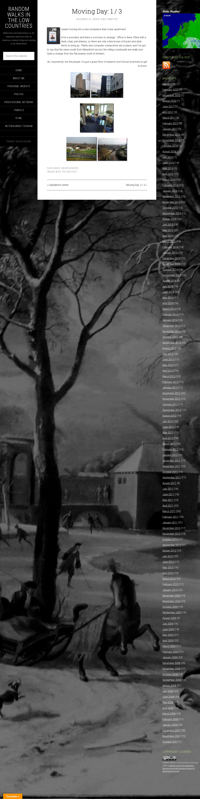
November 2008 (171, 668)
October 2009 (170, 606)
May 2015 (167, 230)
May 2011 (167, 500)
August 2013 (169, 348)
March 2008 (169, 713)
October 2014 (170, 269)
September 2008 (171, 679)
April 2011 (167, 505)
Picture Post (69, 172)
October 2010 (170, 539)
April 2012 (167, 438)
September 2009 (171, 612)
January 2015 (170, 252)
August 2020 (169, 100)
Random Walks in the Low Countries (18, 17)
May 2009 (167, 634)
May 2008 (167, 702)
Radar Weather (170, 11)
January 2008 (170, 724)
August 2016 (169, 151)
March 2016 (169, 179)
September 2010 (171, 545)
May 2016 (167, 168)
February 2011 (170, 516)
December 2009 (171, 595)
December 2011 (171, 460)
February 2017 (170, 123)
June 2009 (168, 629)
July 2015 (167, 224)
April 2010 (167, 573)
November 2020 (171, 95)
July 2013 (167, 353)
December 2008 (171, 663)
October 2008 (170, 674)
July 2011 (167, 488)
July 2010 (167, 556)
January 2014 (170, 320)
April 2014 (167, 303)
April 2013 (167, 370)
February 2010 (170, 584)
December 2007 (171, 730)
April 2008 (167, 708)
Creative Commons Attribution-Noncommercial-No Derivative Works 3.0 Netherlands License (178, 768)
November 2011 (171, 466)
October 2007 (170, 741)
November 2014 (171, 263)
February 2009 (170, 651)
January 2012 (170, 455)
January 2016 (170, 190)
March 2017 (169, 117)
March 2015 (169, 241)
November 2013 (171, 331)
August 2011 (169, 483)
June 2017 (168, 106)
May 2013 (167, 365)
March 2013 (169, 376)
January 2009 (170, 657)
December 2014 (171, 258)
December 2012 (171, 393)
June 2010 (168, 561)
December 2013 (171, 325)
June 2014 (168, 292)
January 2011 (170, 522)
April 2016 (167, 174)
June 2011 (168, 494)
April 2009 (167, 640)
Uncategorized (69, 168)
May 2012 (167, 432)
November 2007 (171, 736)
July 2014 (167, 286)
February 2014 (170, 314)
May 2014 (167, 297)
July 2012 (167, 421)
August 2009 (169, 618)
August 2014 (169, 280)
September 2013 (171, 342)
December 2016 (171, 134)
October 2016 (170, 145)
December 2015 (171, 196)
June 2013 (168, 359)
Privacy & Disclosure (19, 141)
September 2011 (171, 477)
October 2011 (170, 471)
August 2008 (169, 685)
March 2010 (169, 578)
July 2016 (167, 157)
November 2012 (171, 398)
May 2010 (167, 567)
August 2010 (169, 550)
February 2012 (170, 449)
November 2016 (171, 140)
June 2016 (168, 162)
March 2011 (169, 511)
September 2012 (171, 410)
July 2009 (167, 623)
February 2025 (170, 89)
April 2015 (167, 235)
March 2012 (169, 443)
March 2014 (169, 308)
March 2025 (169, 84)
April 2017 (167, 112)
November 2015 (171, 202)
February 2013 (170, 382)
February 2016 (170, 185)
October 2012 (170, 404)
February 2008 (170, 719)
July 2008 (167, 691)
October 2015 (170, 207)
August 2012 (169, 415)
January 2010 (170, 590)
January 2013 (170, 387)
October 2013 (170, 337)
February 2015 (170, 247)
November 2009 (171, 601)
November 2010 (171, 533)
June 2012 (168, 426)
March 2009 (169, 646)
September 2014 (171, 275)
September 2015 (171, 213)
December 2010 (171, 528)
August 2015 (169, 219)
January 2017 (170, 129)
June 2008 (168, 696)
